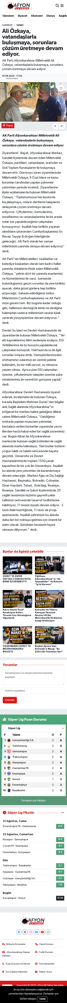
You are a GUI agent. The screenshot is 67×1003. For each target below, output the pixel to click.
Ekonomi (36, 15)
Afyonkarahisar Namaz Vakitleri (16, 954)
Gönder (10, 700)
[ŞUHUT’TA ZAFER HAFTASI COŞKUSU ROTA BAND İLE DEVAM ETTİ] (17, 565)
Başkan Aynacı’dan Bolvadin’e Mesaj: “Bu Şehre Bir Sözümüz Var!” (49, 649)
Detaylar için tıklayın (33, 800)
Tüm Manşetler (47, 964)
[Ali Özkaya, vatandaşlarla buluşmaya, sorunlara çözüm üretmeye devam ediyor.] (33, 102)
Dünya (50, 15)
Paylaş (9, 125)
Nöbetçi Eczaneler (16, 944)
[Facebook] (19, 932)
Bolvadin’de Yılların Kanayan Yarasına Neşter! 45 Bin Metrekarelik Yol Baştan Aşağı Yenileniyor (48, 615)
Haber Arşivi (45, 972)
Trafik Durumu (46, 952)
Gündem (8, 15)
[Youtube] (42, 932)
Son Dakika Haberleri (16, 972)
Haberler (7, 25)
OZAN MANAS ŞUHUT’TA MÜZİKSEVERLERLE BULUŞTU (17, 649)
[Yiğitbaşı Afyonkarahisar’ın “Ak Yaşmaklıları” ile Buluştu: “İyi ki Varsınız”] (49, 565)
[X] (24, 932)
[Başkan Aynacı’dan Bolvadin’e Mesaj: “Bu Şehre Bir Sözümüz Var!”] (49, 635)
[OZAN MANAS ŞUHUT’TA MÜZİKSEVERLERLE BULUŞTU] (17, 635)
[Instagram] (30, 932)
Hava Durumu (46, 944)
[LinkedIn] (36, 932)
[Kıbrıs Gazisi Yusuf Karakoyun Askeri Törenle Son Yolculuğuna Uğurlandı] (17, 599)
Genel (20, 25)
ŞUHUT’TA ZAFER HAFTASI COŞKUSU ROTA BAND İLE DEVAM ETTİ (17, 579)
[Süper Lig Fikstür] (62, 812)
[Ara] (57, 5)
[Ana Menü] (62, 5)
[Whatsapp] (48, 932)
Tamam (42, 999)
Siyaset (22, 15)
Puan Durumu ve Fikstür (18, 964)
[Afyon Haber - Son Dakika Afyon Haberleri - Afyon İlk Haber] (19, 6)
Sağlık (63, 15)
